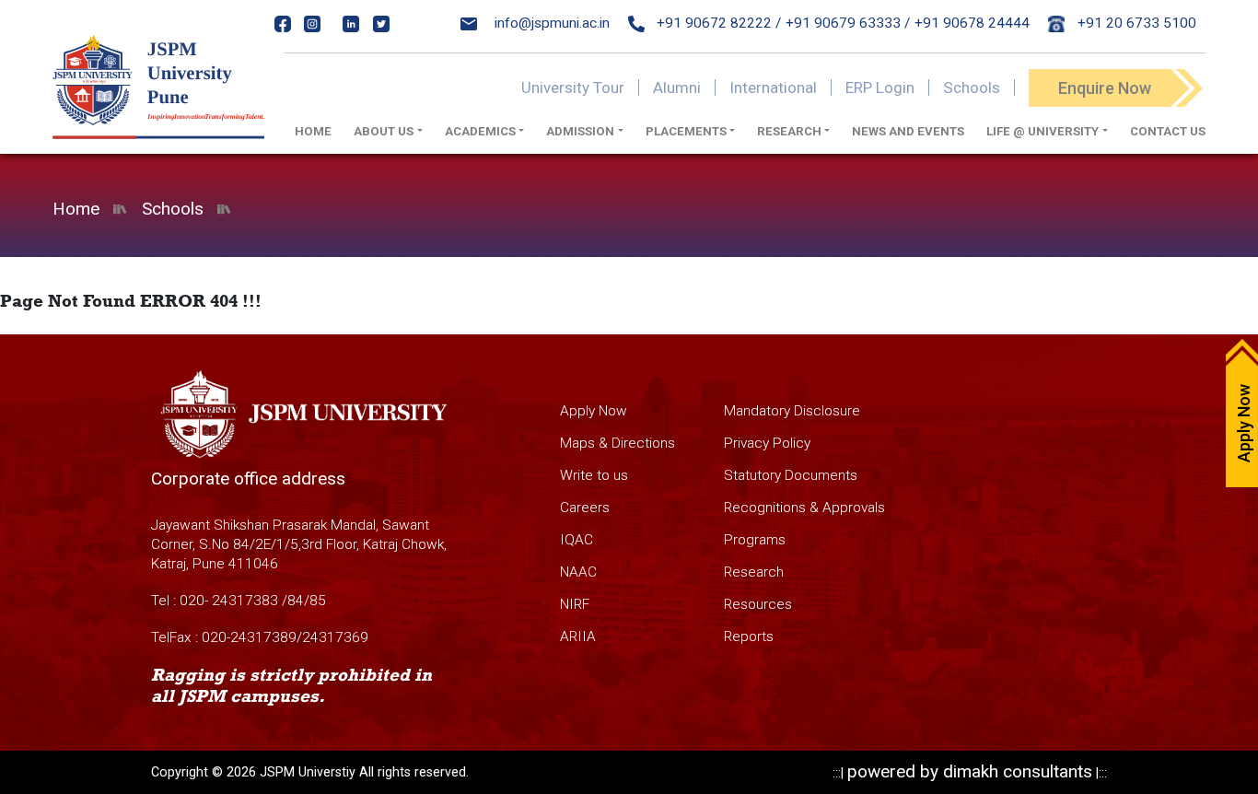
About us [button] (384, 131)
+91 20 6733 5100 (1135, 23)
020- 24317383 (229, 600)
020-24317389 (249, 637)
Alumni (677, 87)
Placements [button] (686, 131)
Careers (585, 507)
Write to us (594, 475)
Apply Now (593, 411)
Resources (758, 604)
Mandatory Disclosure (792, 411)
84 (295, 600)
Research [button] (789, 131)
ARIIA (578, 636)
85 (317, 600)
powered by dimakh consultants (969, 771)
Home (313, 131)
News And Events (908, 131)
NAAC (578, 572)
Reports (749, 636)
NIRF (574, 604)
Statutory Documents (790, 475)
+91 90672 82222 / (717, 23)
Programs (755, 539)
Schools (971, 87)
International (773, 87)
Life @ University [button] (1042, 131)
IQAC (576, 539)
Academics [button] (480, 131)
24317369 (335, 637)
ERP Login (879, 87)
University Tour (572, 87)
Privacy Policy (767, 443)
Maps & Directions (617, 443)
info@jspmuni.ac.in (552, 23)
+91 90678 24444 (972, 23)
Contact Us (1168, 131)
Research (754, 572)
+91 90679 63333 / (848, 23)
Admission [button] (580, 131)
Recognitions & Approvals (804, 507)
